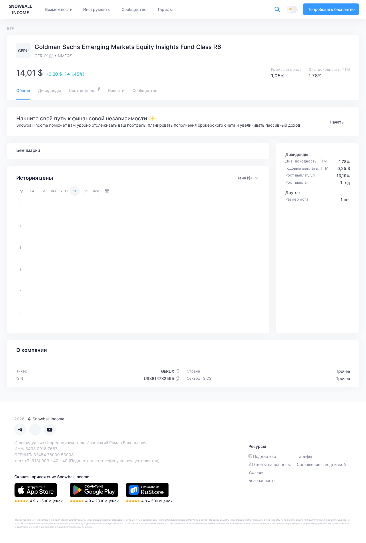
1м (32, 191)
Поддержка (264, 456)
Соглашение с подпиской (321, 464)
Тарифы (304, 456)
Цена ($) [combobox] (244, 178)
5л (85, 191)
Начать (337, 121)
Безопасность (262, 480)
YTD (64, 191)
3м (42, 191)
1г (75, 191)
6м (53, 191)
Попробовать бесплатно (331, 9)
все (96, 191)
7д (21, 191)
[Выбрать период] (107, 191)
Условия (256, 472)
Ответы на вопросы (271, 464)
